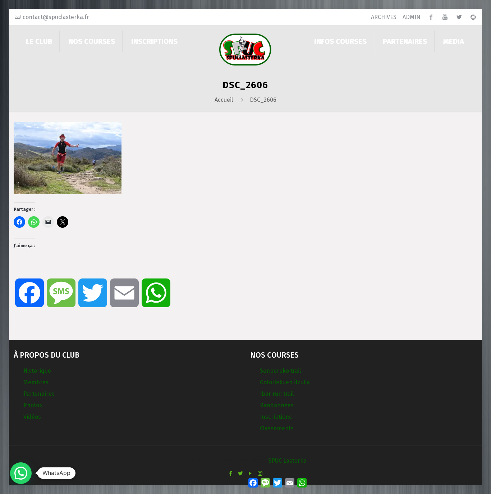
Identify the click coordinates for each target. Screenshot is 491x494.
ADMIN (412, 17)
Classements (277, 428)
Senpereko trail (280, 370)
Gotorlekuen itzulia (285, 382)
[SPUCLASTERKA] (245, 49)
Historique (37, 370)
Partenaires (39, 393)
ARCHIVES (383, 17)
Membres (36, 382)
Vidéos (32, 416)
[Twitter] (240, 473)
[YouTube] (250, 473)
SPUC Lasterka (287, 460)
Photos (32, 405)
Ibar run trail (277, 393)
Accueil (224, 99)
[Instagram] (260, 473)
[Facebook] (231, 473)
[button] (21, 473)
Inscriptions (276, 416)
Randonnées (277, 405)
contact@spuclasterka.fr (56, 17)
